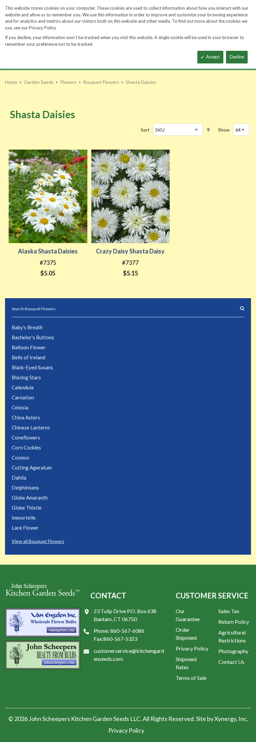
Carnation (23, 397)
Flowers (68, 82)
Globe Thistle (27, 508)
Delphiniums (25, 488)
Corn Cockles (26, 447)
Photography (233, 651)
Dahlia (19, 478)
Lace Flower (25, 528)
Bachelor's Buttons (33, 337)
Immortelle (24, 518)
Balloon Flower (29, 347)
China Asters (26, 417)
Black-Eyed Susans (32, 367)
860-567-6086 (127, 630)
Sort (145, 130)
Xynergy (225, 718)
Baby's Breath (27, 327)
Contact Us (231, 662)
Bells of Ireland (28, 357)
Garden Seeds (39, 82)
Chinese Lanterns (31, 427)
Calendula (23, 387)
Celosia (20, 407)
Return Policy (233, 621)
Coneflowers (26, 437)
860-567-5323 (120, 638)
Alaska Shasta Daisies (48, 251)
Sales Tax (228, 611)
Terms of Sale (191, 678)
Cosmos (20, 457)
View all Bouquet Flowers (38, 541)
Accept (213, 56)
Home (11, 82)
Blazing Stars (26, 377)
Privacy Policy (192, 648)
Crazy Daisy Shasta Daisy (130, 251)
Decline (237, 56)
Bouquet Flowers (101, 82)
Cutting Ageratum (32, 468)
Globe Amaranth (30, 498)
